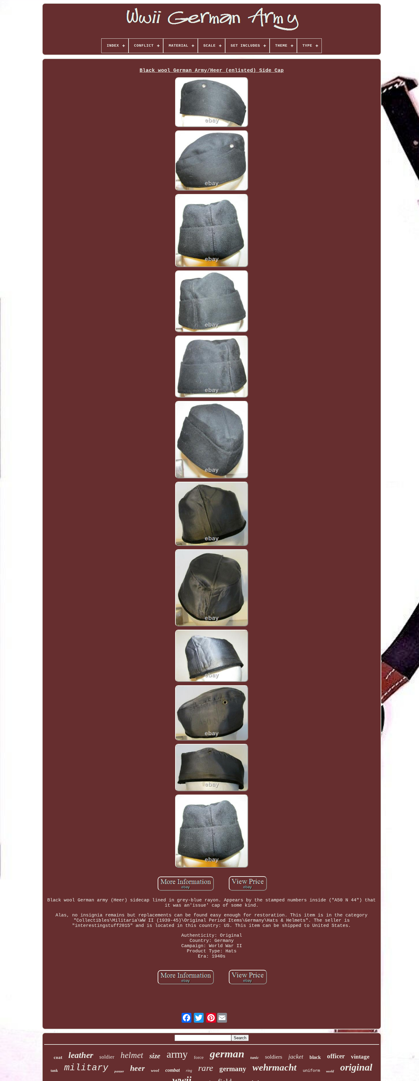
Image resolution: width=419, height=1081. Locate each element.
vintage (360, 1056)
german (227, 1054)
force (199, 1057)
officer (336, 1056)
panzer (119, 1071)
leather (80, 1055)
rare (205, 1068)
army (177, 1054)
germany (232, 1069)
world (330, 1071)
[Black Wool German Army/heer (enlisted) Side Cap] (212, 102)
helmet (132, 1055)
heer (137, 1068)
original (356, 1067)
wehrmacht (274, 1067)
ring (189, 1070)
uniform (311, 1070)
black (315, 1057)
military (86, 1068)
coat (58, 1057)
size (154, 1056)
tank (54, 1070)
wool (155, 1070)
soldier (106, 1057)
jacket (295, 1056)
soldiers (273, 1057)
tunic (254, 1057)
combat (172, 1070)
